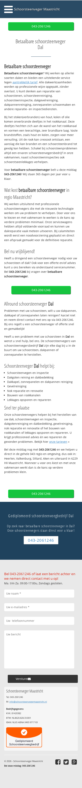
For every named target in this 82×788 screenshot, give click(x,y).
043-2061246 (41, 26)
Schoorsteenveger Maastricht (37, 9)
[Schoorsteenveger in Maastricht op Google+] (75, 762)
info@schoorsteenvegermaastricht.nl (28, 701)
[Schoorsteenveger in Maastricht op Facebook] (58, 762)
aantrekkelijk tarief (25, 82)
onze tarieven (58, 442)
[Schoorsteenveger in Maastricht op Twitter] (66, 762)
